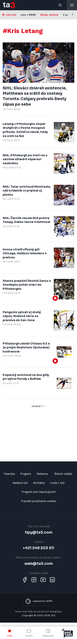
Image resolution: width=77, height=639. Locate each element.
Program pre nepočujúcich (39, 491)
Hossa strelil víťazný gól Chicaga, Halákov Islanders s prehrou (25, 253)
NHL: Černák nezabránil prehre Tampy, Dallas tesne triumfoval (26, 220)
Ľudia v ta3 (57, 482)
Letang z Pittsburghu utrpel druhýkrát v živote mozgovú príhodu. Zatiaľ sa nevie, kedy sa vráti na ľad (25, 130)
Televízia (9, 473)
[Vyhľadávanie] (60, 5)
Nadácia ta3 (20, 482)
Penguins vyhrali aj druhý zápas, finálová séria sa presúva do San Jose (22, 316)
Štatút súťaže (63, 473)
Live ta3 (11, 14)
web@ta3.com (38, 563)
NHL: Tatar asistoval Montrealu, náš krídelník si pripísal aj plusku (27, 190)
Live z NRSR (28, 14)
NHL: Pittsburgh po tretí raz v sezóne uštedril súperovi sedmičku (25, 159)
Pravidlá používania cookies (38, 501)
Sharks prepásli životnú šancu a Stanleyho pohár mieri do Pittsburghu (27, 285)
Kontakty (39, 482)
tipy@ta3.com (38, 532)
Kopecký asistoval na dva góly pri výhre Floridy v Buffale (26, 377)
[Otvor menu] (72, 5)
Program (25, 473)
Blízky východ (49, 14)
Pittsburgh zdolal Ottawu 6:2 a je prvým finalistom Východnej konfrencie (26, 347)
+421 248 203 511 (38, 547)
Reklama (42, 473)
